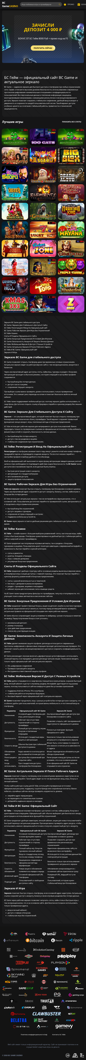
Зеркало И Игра (10, 352)
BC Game (10, 4)
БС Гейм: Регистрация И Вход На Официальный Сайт (25, 328)
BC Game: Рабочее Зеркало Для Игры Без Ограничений (27, 330)
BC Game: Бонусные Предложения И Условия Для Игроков (28, 339)
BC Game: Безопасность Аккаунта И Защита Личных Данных (28, 341)
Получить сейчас (43, 48)
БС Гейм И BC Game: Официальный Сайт (20, 350)
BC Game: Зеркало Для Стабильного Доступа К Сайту (25, 325)
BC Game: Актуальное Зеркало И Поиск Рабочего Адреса (27, 347)
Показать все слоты (71, 122)
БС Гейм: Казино (11, 333)
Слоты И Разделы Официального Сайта (20, 336)
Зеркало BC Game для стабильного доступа (22, 322)
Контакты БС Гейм (58, 1035)
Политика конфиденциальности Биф (34, 1035)
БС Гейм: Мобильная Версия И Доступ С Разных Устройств (28, 344)
